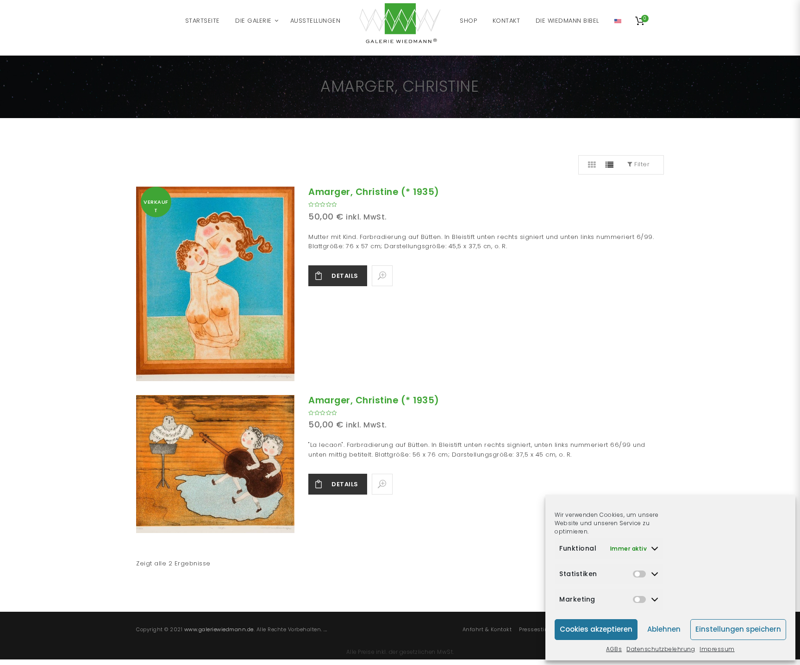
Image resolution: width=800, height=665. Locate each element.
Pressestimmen (540, 629)
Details (344, 275)
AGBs (614, 649)
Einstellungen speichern (738, 629)
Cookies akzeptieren (596, 629)
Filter (641, 164)
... (325, 629)
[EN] (617, 21)
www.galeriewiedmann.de (219, 629)
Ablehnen (664, 629)
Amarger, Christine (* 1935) (373, 192)
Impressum (717, 649)
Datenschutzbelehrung (660, 649)
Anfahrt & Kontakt (487, 629)
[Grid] (592, 165)
